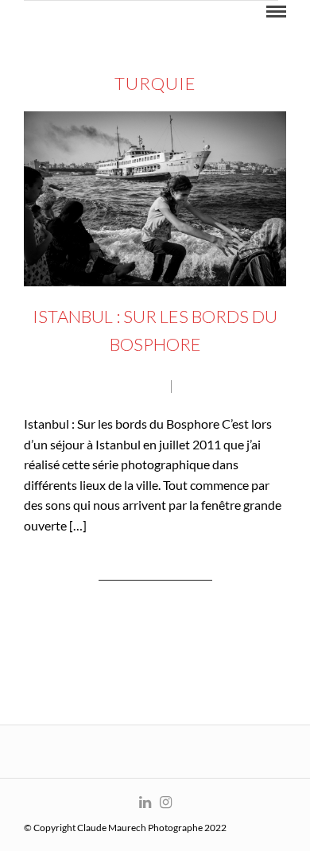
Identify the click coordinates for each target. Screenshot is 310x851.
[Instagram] (165, 802)
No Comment (224, 386)
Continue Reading (155, 572)
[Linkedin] (144, 802)
